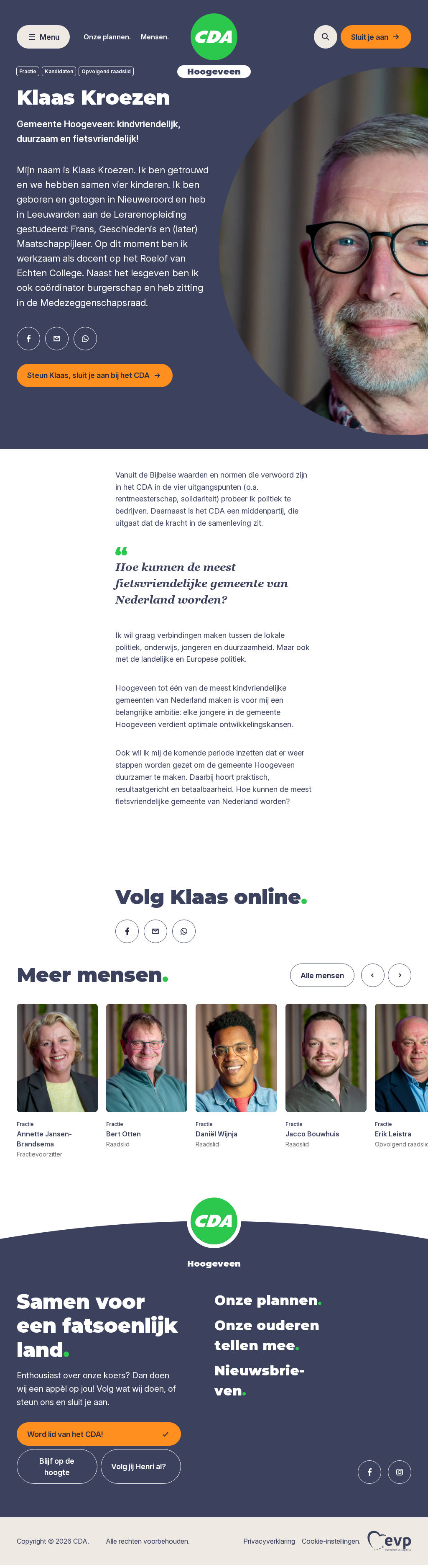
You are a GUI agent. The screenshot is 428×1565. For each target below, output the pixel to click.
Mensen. (155, 37)
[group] (57, 1081)
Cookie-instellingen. (331, 1541)
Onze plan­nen (268, 1300)
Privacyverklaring (269, 1541)
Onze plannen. (107, 37)
